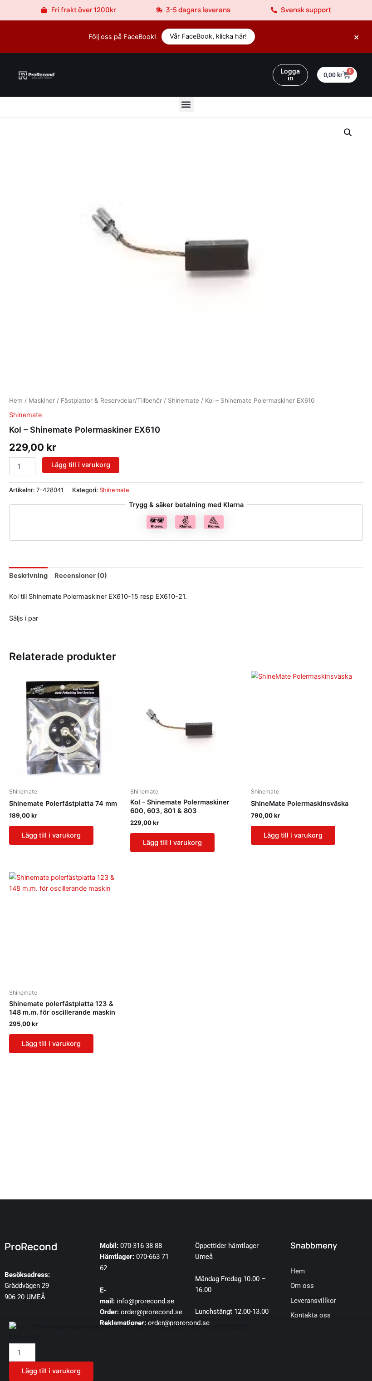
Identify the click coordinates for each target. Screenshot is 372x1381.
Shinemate (183, 400)
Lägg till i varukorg (80, 465)
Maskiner (42, 400)
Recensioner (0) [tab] (80, 576)
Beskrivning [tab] (28, 576)
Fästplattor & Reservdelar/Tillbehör (111, 400)
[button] (186, 104)
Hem (16, 400)
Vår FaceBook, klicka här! (208, 36)
